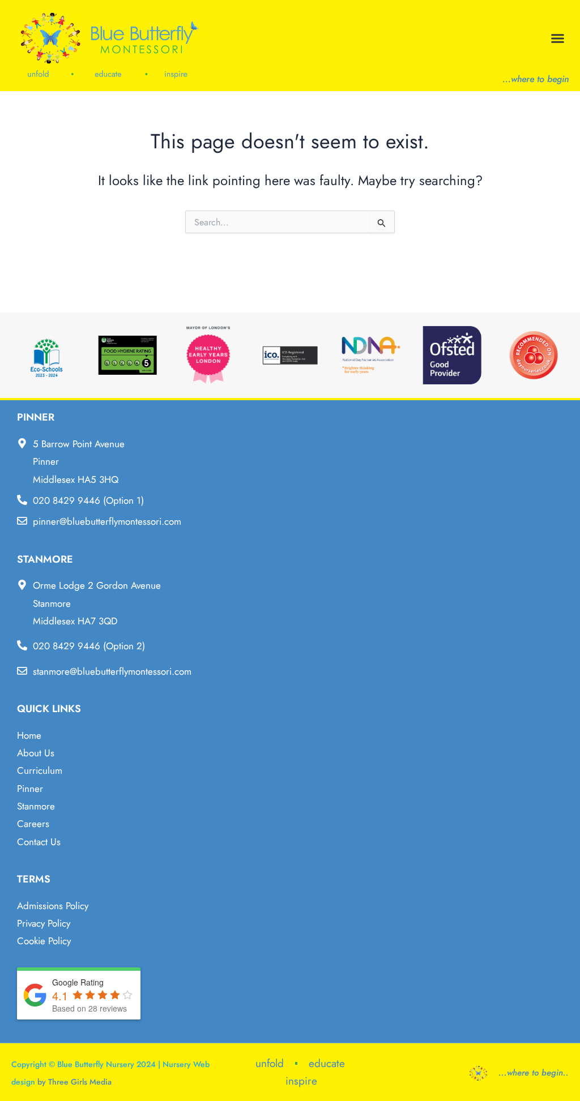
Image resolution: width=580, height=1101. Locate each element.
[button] (558, 38)
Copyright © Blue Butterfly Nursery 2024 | (87, 1064)
